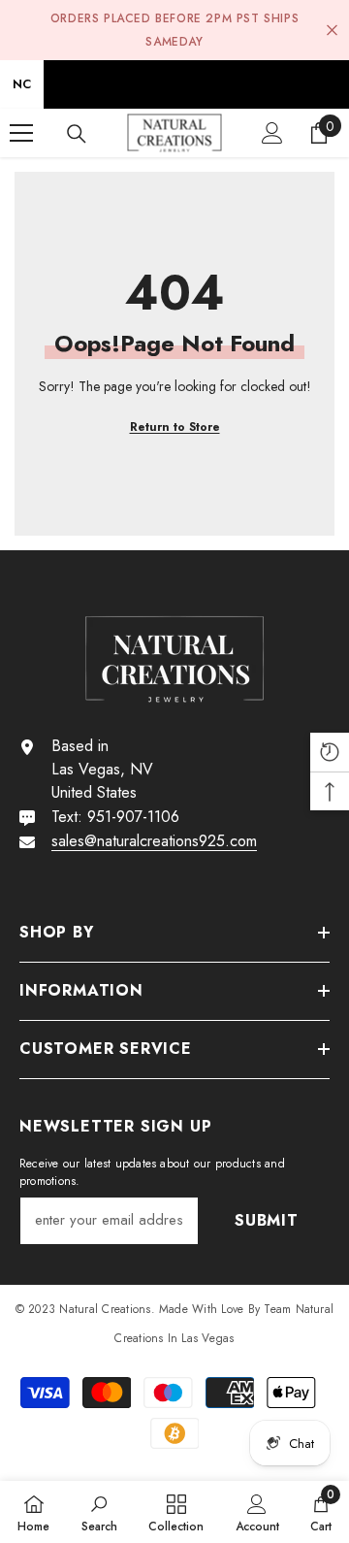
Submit (267, 1220)
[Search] (76, 134)
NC (22, 84)
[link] (99, 1512)
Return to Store (175, 427)
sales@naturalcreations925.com (154, 841)
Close (332, 30)
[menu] (21, 133)
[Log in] (272, 133)
